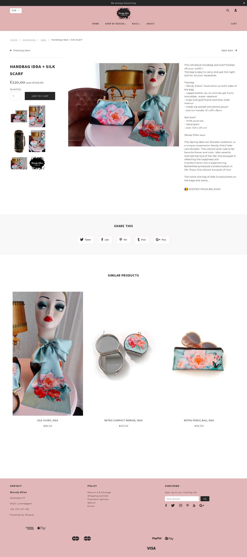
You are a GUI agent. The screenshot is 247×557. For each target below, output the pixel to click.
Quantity (15, 89)
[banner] (123, 13)
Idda (43, 39)
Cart (234, 24)
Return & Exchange (99, 492)
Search (92, 502)
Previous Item (21, 50)
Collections (29, 39)
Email (91, 506)
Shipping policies (98, 495)
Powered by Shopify (22, 514)
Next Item (228, 50)
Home (13, 39)
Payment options (98, 499)
